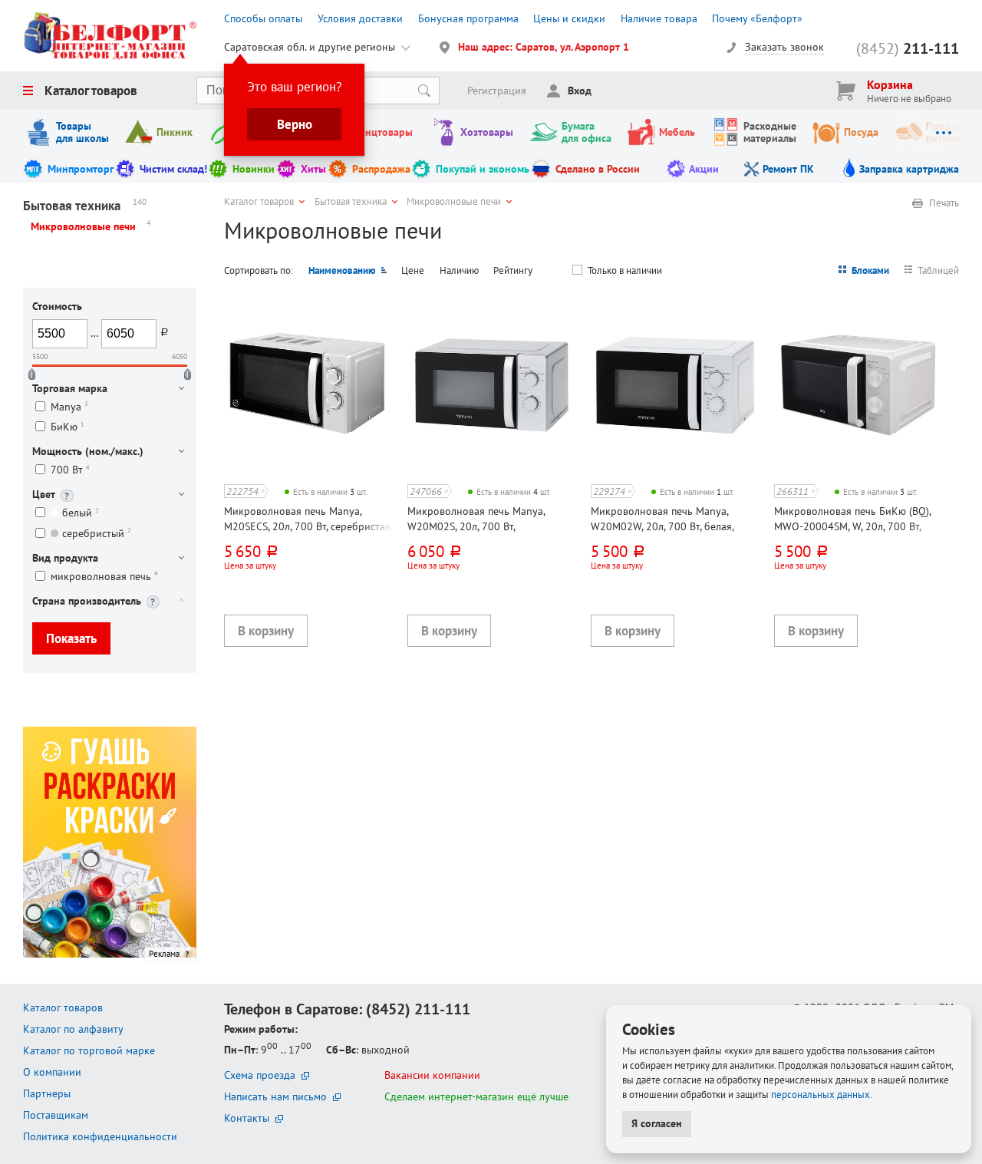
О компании (52, 1072)
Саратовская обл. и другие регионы (309, 47)
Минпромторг (81, 169)
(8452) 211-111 (418, 1009)
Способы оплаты (263, 18)
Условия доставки (360, 18)
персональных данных (820, 1094)
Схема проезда (259, 1075)
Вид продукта (65, 557)
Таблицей (938, 270)
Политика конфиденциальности (100, 1136)
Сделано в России (597, 169)
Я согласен (656, 1123)
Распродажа (381, 169)
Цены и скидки (569, 18)
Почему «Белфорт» (757, 18)
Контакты (246, 1118)
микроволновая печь (104, 576)
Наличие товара (659, 18)
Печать (944, 203)
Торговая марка (69, 388)
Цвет (43, 494)
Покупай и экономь (482, 169)
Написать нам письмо (275, 1096)
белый (80, 513)
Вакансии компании (432, 1075)
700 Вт (70, 470)
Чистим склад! (173, 169)
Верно (294, 124)
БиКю (67, 427)
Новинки (253, 169)
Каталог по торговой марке (89, 1050)
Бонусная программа (468, 18)
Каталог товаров (90, 90)
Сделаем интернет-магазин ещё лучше (476, 1096)
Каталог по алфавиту (73, 1029)
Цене (412, 270)
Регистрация (496, 90)
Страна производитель (86, 600)
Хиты (313, 169)
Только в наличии (625, 270)
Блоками (870, 270)
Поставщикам (55, 1115)
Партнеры (47, 1093)
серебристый (96, 533)
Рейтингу (512, 270)
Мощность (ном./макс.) (87, 451)
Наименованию (342, 270)
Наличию (459, 270)
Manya (69, 406)
